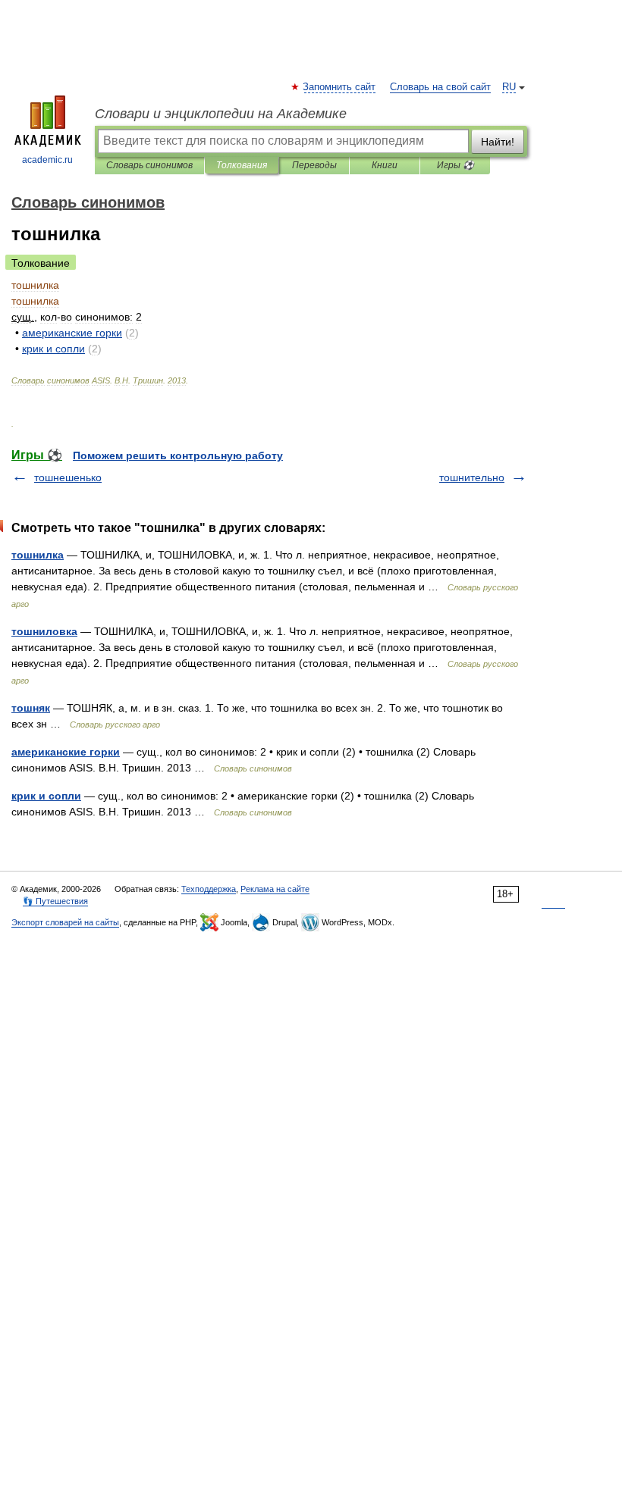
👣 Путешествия (55, 901)
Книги (384, 165)
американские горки (65, 752)
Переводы (314, 165)
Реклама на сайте (274, 888)
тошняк (30, 708)
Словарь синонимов (149, 165)
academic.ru (47, 160)
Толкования (241, 165)
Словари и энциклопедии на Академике (221, 113)
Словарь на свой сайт (440, 87)
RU (509, 87)
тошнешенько (68, 477)
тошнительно (471, 477)
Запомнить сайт (339, 87)
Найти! (497, 142)
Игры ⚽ (455, 165)
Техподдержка (208, 888)
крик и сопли (46, 796)
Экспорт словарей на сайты (65, 922)
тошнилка (37, 555)
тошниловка (44, 631)
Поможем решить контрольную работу (178, 455)
